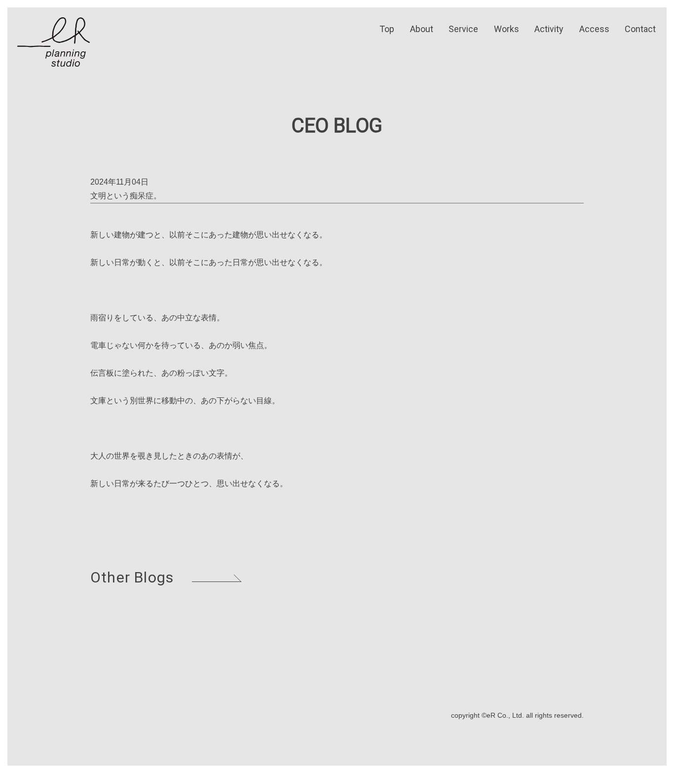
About (421, 29)
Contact (640, 29)
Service (463, 29)
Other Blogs (132, 577)
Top (386, 29)
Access (594, 29)
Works (506, 29)
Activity (548, 29)
